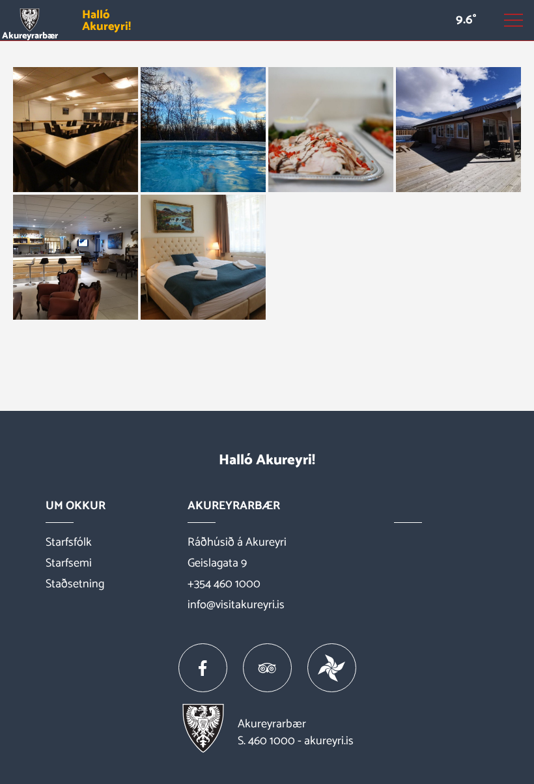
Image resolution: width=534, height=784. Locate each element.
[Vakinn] (331, 667)
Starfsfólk (69, 542)
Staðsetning (75, 584)
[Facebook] (202, 667)
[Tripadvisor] (267, 667)
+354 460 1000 (224, 584)
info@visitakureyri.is (236, 605)
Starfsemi (69, 563)
